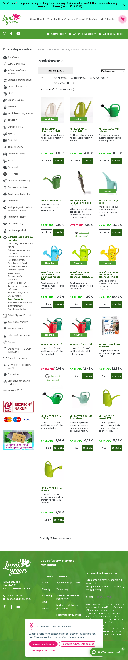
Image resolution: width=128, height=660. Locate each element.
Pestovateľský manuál (68, 614)
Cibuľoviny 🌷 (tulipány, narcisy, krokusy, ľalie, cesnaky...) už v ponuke (42, 3)
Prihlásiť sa (110, 19)
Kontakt (46, 608)
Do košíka (59, 161)
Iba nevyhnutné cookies (43, 650)
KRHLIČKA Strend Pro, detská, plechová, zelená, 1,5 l (81, 276)
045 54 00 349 (15, 595)
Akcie (33, 19)
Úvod (41, 49)
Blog (44, 601)
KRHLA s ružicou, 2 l (51, 200)
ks (47, 160)
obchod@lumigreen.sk (19, 598)
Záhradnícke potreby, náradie (63, 49)
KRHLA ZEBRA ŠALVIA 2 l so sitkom (81, 417)
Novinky (41, 19)
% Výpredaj (100, 77)
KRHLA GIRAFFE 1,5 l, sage (109, 201)
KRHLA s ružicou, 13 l (81, 344)
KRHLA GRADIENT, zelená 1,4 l (79, 130)
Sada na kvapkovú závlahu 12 (109, 345)
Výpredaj (52, 19)
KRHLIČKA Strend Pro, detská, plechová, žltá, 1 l (108, 274)
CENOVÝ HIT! (66, 82)
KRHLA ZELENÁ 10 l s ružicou (109, 130)
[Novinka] (52, 109)
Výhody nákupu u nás (68, 582)
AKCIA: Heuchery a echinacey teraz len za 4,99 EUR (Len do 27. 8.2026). (77, 5)
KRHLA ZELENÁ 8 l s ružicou (51, 417)
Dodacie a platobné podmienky (67, 607)
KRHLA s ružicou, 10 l (52, 344)
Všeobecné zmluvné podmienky (67, 597)
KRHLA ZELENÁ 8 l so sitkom (51, 489)
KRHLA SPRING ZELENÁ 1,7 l (106, 417)
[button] (123, 649)
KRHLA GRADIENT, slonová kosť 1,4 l (50, 130)
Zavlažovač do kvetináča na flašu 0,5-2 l (80, 203)
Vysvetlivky (62, 589)
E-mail (89, 596)
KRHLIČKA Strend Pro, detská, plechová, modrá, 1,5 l (51, 276)
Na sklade (67, 89)
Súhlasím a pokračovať (43, 644)
